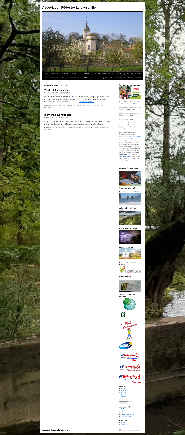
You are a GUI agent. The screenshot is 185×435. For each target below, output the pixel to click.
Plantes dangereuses (75, 78)
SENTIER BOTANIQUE (91, 78)
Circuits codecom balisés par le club (56, 78)
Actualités (54, 105)
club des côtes (70, 105)
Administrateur (65, 93)
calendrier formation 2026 (125, 170)
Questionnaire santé (120, 78)
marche (98, 127)
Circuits (123, 412)
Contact (130, 78)
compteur (138, 78)
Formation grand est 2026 (127, 414)
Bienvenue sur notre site (57, 114)
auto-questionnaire (124, 156)
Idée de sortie (124, 411)
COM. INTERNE (75, 74)
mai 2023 (123, 392)
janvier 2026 (124, 390)
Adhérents (86, 74)
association (69, 127)
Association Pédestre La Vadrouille (69, 7)
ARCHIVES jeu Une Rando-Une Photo (128, 74)
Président (96, 105)
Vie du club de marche (56, 90)
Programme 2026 (106, 78)
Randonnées (124, 409)
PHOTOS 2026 (95, 74)
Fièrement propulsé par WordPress (130, 430)
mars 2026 (123, 388)
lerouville (85, 105)
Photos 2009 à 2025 (108, 74)
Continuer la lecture (86, 102)
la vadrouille (78, 105)
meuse (91, 105)
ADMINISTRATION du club (59, 74)
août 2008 (123, 396)
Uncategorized (124, 424)
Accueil (47, 74)
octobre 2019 (124, 394)
